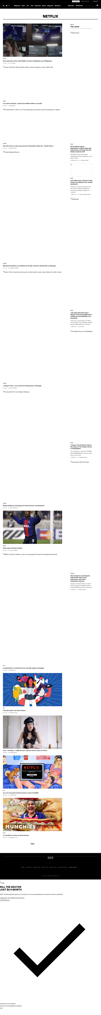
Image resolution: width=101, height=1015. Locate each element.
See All (72, 24)
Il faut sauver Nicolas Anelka (12, 548)
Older (33, 844)
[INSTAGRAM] (49, 863)
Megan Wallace (13, 752)
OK (1, 1008)
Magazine (17, 5)
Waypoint (50, 5)
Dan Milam (81, 326)
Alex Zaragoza (13, 388)
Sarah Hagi (12, 670)
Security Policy (53, 867)
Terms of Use (45, 867)
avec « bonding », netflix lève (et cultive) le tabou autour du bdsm (25, 750)
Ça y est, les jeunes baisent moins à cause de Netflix (21, 793)
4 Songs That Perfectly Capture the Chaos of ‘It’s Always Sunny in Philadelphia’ (81, 446)
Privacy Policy (36, 867)
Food (4, 832)
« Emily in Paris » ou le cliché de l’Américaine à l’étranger (22, 386)
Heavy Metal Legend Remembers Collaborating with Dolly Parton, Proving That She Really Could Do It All (80, 149)
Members (58, 5)
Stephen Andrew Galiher (85, 194)
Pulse (23, 5)
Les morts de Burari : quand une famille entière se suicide (22, 103)
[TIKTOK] (52, 863)
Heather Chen (13, 148)
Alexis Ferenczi (14, 550)
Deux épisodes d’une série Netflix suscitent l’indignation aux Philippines (27, 61)
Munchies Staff (13, 837)
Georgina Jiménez (14, 268)
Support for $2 (4, 898)
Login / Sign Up (85, 1)
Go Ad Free (75, 1)
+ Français (95, 1)
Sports (4, 545)
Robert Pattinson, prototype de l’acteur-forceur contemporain (23, 505)
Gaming (72, 573)
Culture (4, 58)
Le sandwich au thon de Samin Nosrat (16, 835)
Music (44, 5)
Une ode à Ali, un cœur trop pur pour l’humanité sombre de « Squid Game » (28, 146)
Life (27, 5)
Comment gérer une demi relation (14, 710)
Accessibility (28, 867)
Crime (4, 101)
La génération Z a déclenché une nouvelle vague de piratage (23, 668)
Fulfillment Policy (62, 867)
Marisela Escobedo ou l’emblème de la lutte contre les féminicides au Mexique (29, 266)
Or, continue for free (5, 900)
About (23, 867)
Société (4, 263)
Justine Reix (13, 795)
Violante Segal (13, 712)
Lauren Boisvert (85, 160)
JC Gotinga (12, 63)
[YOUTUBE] (55, 863)
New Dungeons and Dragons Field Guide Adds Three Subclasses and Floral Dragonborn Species (80, 578)
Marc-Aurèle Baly (14, 507)
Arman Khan (12, 105)
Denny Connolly (82, 589)
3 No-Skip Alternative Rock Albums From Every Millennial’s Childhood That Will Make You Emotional (81, 315)
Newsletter (79, 5)
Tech (31, 5)
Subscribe (71, 5)
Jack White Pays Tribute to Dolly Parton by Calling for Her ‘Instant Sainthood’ (81, 182)
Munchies (38, 5)
